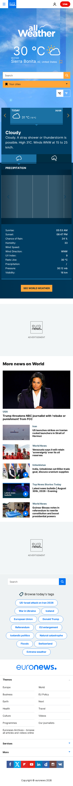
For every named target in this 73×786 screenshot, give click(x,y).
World (42, 687)
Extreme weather (36, 651)
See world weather (36, 288)
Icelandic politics (20, 635)
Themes (7, 679)
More (6, 752)
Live (65, 4)
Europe (7, 687)
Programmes (10, 722)
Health (6, 708)
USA (5, 411)
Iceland (50, 610)
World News (39, 445)
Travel (42, 708)
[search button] (66, 75)
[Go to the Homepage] (12, 4)
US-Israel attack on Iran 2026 (36, 602)
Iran (34, 426)
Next (41, 701)
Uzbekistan (39, 465)
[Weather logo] (36, 32)
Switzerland (45, 643)
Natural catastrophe (51, 635)
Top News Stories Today (46, 484)
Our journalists (46, 722)
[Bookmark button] (60, 61)
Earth (5, 701)
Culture (7, 715)
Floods (25, 643)
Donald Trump (51, 619)
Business (7, 694)
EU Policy (44, 694)
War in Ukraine (27, 610)
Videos (42, 715)
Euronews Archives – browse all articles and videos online (18, 731)
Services (7, 743)
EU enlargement (48, 627)
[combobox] (36, 75)
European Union (23, 619)
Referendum (22, 627)
